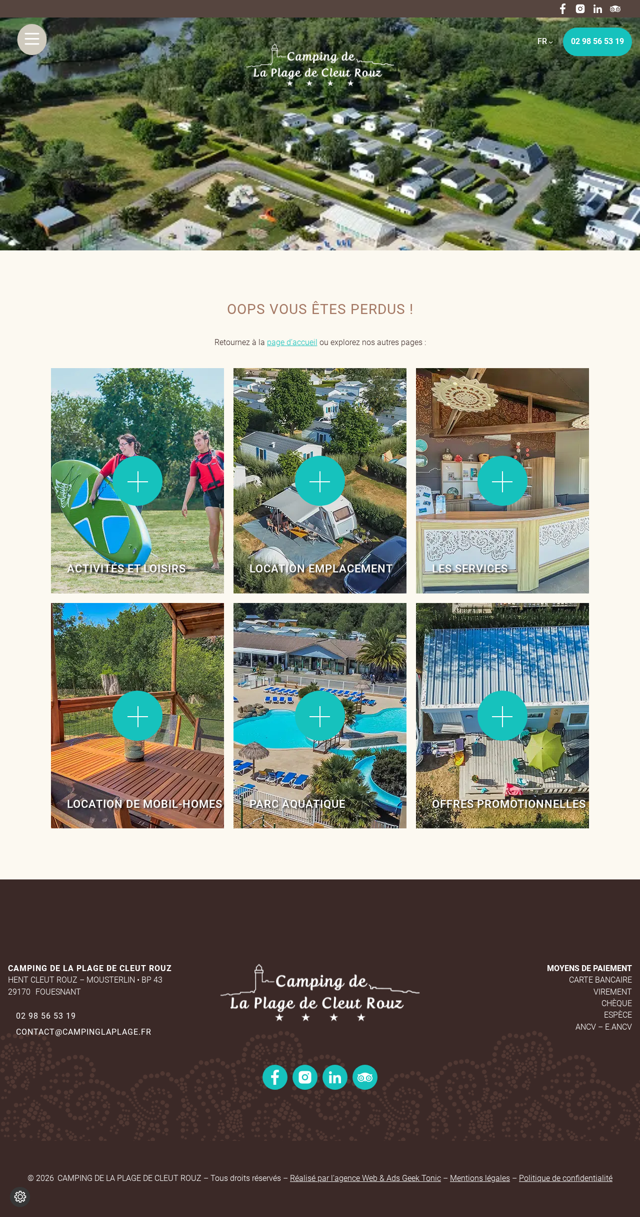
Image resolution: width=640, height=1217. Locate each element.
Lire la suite (85, 400)
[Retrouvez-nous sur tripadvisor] (615, 9)
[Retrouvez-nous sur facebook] (563, 9)
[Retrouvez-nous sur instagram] (580, 9)
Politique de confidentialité (565, 1178)
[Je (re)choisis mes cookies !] (20, 1197)
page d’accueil (292, 342)
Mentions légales (480, 1178)
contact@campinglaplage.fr (84, 1032)
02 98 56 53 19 (597, 41)
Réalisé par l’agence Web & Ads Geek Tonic (365, 1178)
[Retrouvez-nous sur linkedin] (597, 9)
